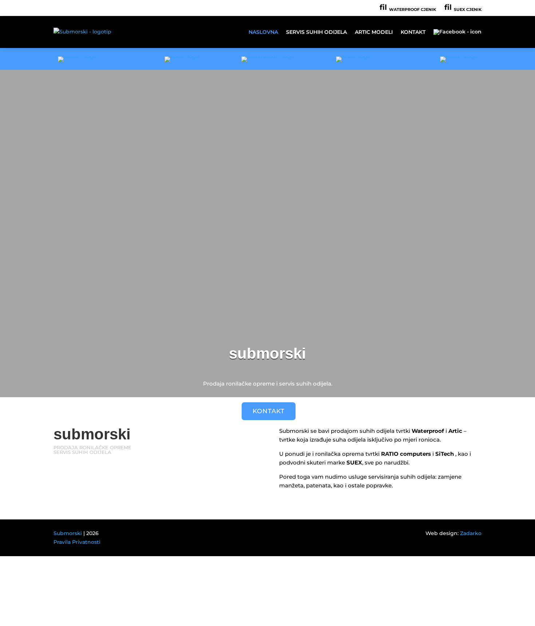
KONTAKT (413, 32)
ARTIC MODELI (374, 32)
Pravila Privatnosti (77, 542)
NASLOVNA (263, 32)
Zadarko (471, 533)
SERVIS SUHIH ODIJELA (316, 32)
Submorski (68, 533)
